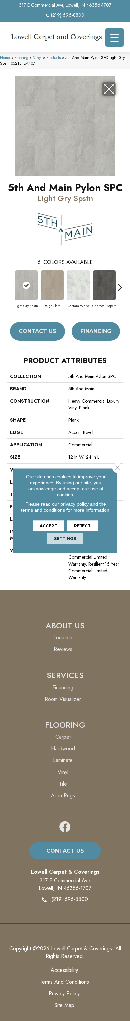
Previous (10, 283)
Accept (48, 525)
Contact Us (37, 331)
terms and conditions (43, 509)
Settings (65, 538)
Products (53, 57)
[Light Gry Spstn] (26, 285)
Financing (95, 331)
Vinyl (37, 57)
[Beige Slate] (52, 285)
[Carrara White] (78, 285)
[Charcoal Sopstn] (104, 285)
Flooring (21, 57)
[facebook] (65, 827)
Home (5, 57)
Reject (82, 525)
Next (120, 283)
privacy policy (74, 503)
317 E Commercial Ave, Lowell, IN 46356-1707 (65, 5)
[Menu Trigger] (114, 37)
